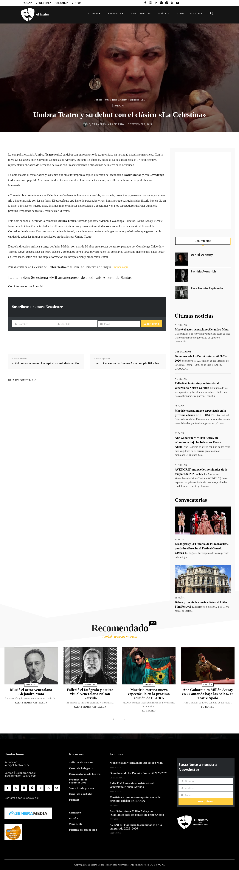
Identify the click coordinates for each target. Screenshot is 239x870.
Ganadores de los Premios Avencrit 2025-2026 (138, 773)
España (180, 406)
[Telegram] (166, 3)
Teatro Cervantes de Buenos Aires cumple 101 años (126, 363)
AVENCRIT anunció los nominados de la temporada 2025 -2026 (136, 826)
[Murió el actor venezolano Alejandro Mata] (31, 666)
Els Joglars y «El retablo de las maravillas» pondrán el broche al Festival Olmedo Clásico (202, 548)
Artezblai (37, 286)
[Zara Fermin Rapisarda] (86, 124)
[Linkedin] (156, 3)
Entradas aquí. (120, 267)
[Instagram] (150, 3)
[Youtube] (177, 3)
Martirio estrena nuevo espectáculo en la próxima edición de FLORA (149, 694)
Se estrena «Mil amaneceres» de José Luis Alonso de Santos (81, 277)
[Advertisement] (203, 190)
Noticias (98, 99)
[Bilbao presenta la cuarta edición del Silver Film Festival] (203, 579)
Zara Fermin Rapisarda (108, 124)
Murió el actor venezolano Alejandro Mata (202, 329)
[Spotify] (161, 3)
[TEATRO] (35, 15)
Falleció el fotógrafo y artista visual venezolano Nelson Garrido (90, 694)
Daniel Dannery (202, 254)
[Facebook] (145, 3)
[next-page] (123, 719)
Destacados (183, 352)
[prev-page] (114, 719)
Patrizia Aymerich (203, 271)
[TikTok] (40, 788)
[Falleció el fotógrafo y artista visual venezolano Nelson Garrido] (90, 666)
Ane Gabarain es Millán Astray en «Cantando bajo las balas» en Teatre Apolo (198, 442)
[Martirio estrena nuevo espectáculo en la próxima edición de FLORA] (149, 666)
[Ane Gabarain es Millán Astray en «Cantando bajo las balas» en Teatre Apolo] (208, 666)
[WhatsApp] (126, 139)
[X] (172, 3)
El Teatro (149, 710)
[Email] (143, 139)
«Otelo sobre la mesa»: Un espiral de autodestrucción (45, 363)
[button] (211, 13)
